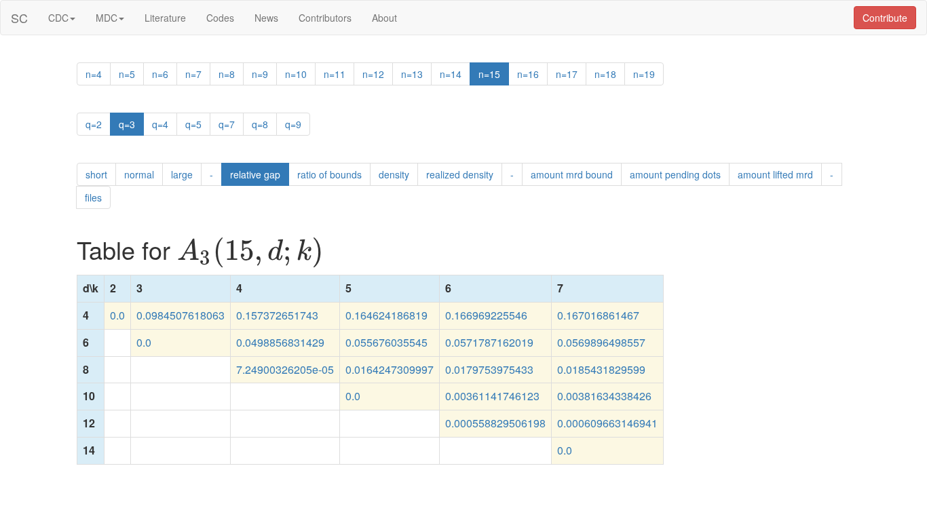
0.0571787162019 (489, 342)
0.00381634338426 (604, 396)
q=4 (160, 124)
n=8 (227, 74)
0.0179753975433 (489, 369)
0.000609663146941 (607, 423)
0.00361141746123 (492, 396)
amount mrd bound (572, 174)
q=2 (94, 124)
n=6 (160, 74)
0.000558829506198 (495, 423)
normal (139, 174)
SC (19, 17)
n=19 (644, 74)
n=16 (528, 74)
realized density (459, 174)
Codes (220, 17)
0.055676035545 (386, 342)
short (96, 174)
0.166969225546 (486, 315)
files (93, 197)
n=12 (373, 74)
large (182, 174)
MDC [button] (106, 17)
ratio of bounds (329, 174)
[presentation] (250, 252)
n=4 (94, 74)
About (384, 17)
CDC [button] (58, 17)
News (266, 17)
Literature (165, 17)
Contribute (885, 17)
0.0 (117, 315)
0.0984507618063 (180, 315)
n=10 (296, 74)
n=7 (193, 74)
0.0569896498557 (601, 342)
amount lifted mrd (775, 174)
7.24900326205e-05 (285, 369)
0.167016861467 (598, 315)
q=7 (227, 124)
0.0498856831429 (280, 342)
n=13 (412, 74)
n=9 (260, 74)
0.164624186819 (386, 315)
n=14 (450, 74)
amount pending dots (675, 174)
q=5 (193, 124)
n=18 (605, 74)
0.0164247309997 (389, 369)
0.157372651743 (277, 315)
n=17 (567, 74)
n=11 (334, 74)
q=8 (260, 124)
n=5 (127, 74)
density (394, 174)
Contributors (325, 17)
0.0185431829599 (601, 369)
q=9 (293, 124)
